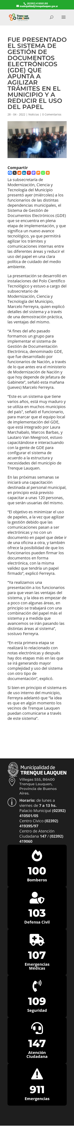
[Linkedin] (24, 173)
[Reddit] (19, 173)
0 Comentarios (51, 114)
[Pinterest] (29, 173)
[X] (15, 173)
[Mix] (38, 173)
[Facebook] (10, 173)
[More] (48, 173)
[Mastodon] (34, 173)
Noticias (33, 114)
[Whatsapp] (43, 173)
